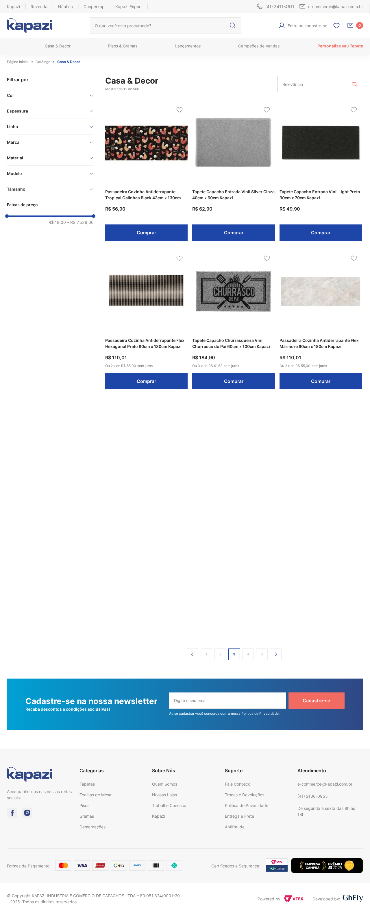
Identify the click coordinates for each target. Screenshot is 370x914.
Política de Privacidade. (260, 713)
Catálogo (43, 62)
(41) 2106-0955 (312, 796)
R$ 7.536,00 (80, 222)
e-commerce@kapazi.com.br (324, 784)
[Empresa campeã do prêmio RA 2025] (327, 871)
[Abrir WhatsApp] (355, 899)
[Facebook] (12, 816)
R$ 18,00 (57, 222)
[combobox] (165, 25)
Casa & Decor (68, 62)
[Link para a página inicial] (19, 62)
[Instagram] (27, 816)
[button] (50, 95)
